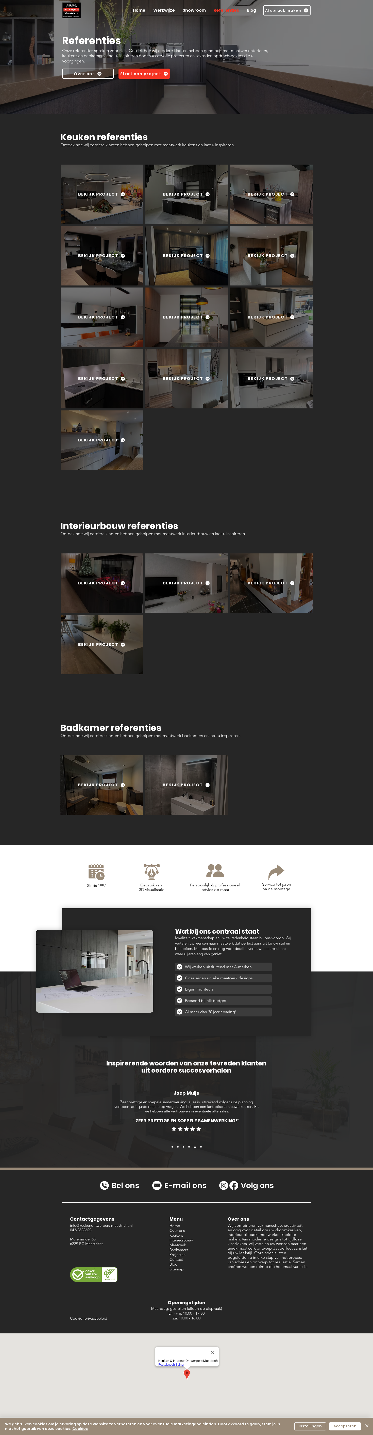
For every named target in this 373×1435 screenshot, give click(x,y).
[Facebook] (233, 1185)
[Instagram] (223, 1185)
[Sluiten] (367, 1426)
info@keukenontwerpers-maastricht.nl (101, 1225)
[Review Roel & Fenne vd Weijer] (172, 1146)
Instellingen (310, 1426)
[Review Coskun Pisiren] (183, 1146)
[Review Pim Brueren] (200, 1147)
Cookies (80, 1428)
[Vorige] (32, 1119)
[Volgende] (341, 1119)
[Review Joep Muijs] (194, 1146)
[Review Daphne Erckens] (189, 1146)
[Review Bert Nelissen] (178, 1146)
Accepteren (345, 1426)
